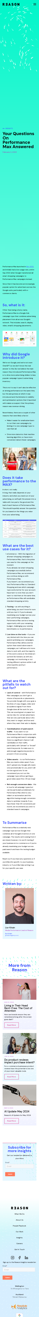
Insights (19, 1237)
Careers (19, 1243)
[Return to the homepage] (19, 1208)
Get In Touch (19, 1249)
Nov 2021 (29, 266)
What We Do (19, 1214)
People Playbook (19, 1226)
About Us (19, 1220)
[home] (11, 4)
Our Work (19, 1232)
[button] (34, 4)
